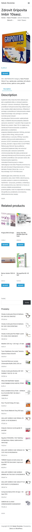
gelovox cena (16, 83)
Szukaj (3, 298)
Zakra (11, 528)
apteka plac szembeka (16, 81)
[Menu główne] (29, 3)
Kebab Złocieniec (8, 3)
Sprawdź (5, 73)
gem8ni (22, 83)
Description (7, 89)
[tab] (7, 89)
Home (3, 18)
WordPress (19, 528)
